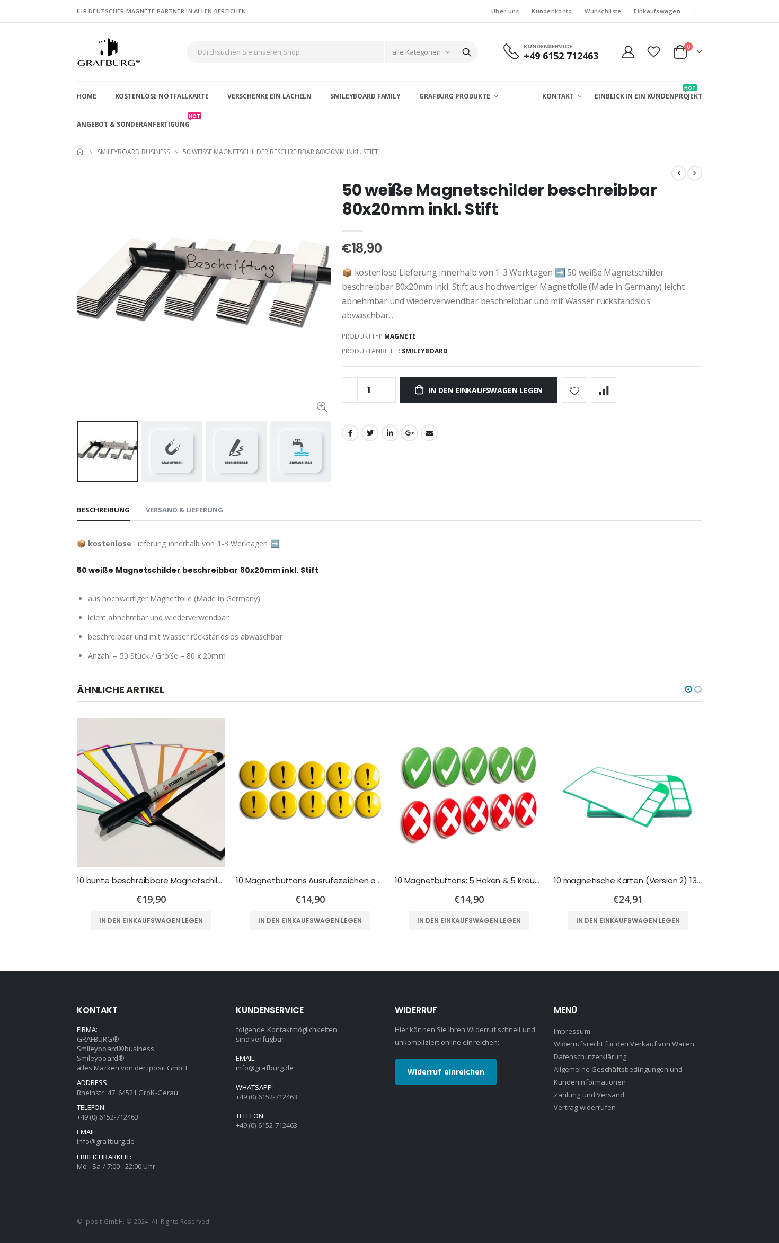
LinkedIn (390, 432)
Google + (409, 432)
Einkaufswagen (657, 11)
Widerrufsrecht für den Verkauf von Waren (624, 1044)
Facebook (350, 432)
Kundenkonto (552, 11)
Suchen (467, 52)
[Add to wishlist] (574, 390)
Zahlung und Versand (589, 1094)
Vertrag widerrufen (585, 1107)
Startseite (81, 152)
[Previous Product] (678, 173)
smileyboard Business (134, 151)
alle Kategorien (416, 52)
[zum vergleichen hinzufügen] (603, 390)
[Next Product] (694, 173)
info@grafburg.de (106, 1141)
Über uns (505, 11)
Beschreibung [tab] (103, 509)
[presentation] (88, 452)
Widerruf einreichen (446, 1072)
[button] (688, 689)
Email (429, 432)
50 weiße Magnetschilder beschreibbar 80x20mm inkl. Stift (499, 199)
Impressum (572, 1031)
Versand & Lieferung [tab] (184, 509)
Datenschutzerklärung (590, 1056)
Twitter (369, 432)
